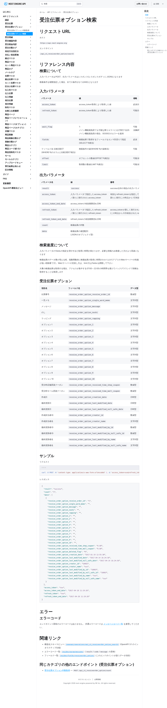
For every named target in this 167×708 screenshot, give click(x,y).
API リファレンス (54, 12)
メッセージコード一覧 (113, 624)
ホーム (42, 12)
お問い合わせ (142, 4)
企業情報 (97, 679)
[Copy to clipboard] (136, 472)
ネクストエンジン (84, 679)
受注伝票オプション (71, 12)
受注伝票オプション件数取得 (57, 670)
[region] (89, 473)
